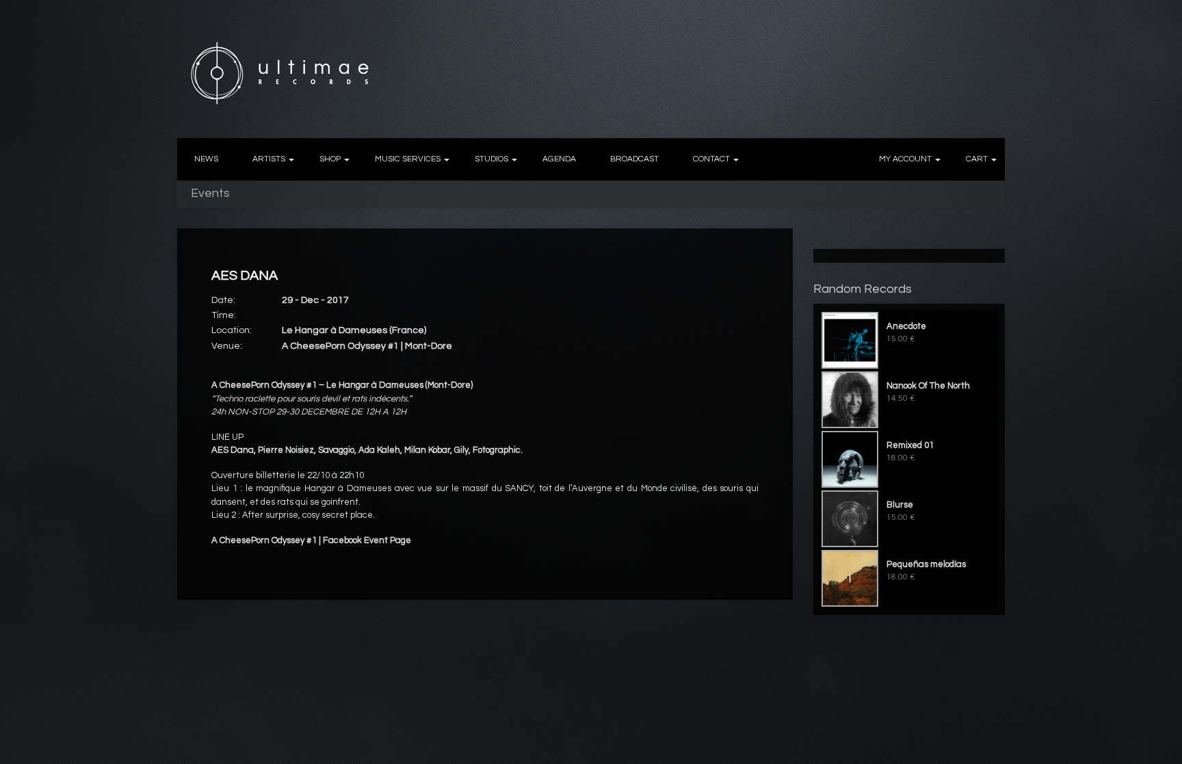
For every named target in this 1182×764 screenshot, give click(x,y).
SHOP (330, 159)
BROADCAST (634, 159)
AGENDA (559, 159)
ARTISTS (268, 159)
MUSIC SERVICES (408, 159)
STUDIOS (491, 159)
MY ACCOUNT (905, 159)
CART (977, 159)
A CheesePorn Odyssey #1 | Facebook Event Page (311, 540)
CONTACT (711, 159)
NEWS (206, 159)
